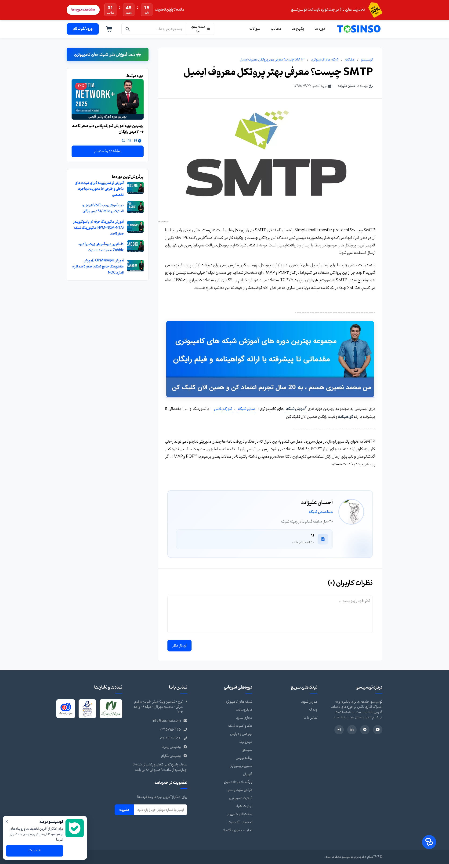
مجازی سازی (244, 717)
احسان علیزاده (347, 86)
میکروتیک (245, 742)
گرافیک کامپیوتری (240, 798)
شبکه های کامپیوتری (325, 59)
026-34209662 (170, 738)
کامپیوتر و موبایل (240, 766)
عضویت (124, 809)
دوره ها (320, 29)
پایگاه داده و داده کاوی (238, 782)
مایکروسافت (244, 709)
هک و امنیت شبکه (240, 725)
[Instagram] (339, 729)
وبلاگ (313, 709)
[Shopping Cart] (109, 29)
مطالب (276, 29)
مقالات (350, 59)
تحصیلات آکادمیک (240, 822)
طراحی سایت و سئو (240, 790)
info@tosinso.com (166, 720)
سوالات (254, 29)
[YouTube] (377, 729)
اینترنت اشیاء (243, 806)
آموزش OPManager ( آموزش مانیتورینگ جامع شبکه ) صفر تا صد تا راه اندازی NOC (98, 266)
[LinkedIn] (352, 729)
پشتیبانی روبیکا (171, 747)
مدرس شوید (309, 701)
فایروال (247, 774)
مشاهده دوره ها (83, 9)
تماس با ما (310, 717)
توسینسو (367, 59)
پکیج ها (298, 29)
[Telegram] (364, 729)
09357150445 (170, 729)
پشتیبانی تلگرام (171, 756)
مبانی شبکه (246, 409)
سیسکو (247, 749)
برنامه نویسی (244, 758)
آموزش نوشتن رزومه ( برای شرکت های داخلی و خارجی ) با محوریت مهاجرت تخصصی (99, 189)
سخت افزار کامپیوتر (239, 814)
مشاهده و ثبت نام (107, 151)
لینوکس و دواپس (241, 734)
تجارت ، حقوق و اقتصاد (237, 830)
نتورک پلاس (223, 409)
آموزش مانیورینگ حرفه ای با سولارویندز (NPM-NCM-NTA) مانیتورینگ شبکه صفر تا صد (98, 227)
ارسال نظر (179, 645)
